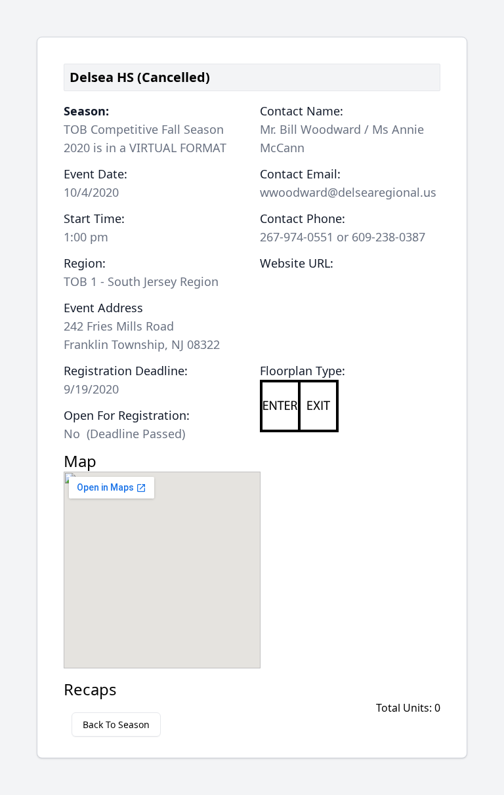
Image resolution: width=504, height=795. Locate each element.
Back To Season (116, 724)
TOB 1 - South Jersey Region (141, 281)
